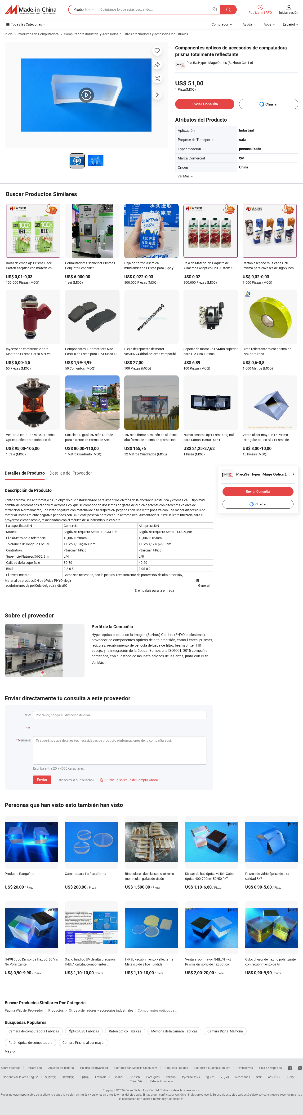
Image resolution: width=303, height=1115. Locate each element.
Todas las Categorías (26, 24)
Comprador (220, 24)
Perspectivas (244, 1068)
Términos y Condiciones (168, 1099)
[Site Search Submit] (228, 9)
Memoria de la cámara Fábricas (174, 1031)
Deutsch (134, 1077)
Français (100, 1077)
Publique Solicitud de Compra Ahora (129, 780)
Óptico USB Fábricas (84, 1031)
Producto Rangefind (19, 873)
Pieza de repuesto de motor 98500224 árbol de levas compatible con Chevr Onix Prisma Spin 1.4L (150, 352)
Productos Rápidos (176, 1068)
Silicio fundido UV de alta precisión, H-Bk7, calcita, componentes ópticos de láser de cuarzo (90, 964)
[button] (214, 9)
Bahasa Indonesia (161, 1081)
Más (8, 1051)
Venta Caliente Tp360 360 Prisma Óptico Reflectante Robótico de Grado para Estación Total (30, 437)
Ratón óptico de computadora (31, 1042)
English (33, 1077)
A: (29, 727)
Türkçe (290, 1077)
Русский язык (191, 1077)
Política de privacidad (94, 1068)
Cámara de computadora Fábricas (34, 1031)
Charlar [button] (271, 104)
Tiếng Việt (136, 1081)
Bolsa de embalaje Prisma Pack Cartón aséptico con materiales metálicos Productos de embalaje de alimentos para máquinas (32, 266)
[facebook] (290, 1068)
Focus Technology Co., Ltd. (142, 1090)
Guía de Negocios (270, 1068)
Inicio (9, 34)
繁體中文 (68, 1077)
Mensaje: (24, 740)
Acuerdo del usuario (61, 1068)
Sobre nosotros (10, 1068)
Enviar (42, 779)
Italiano (171, 1077)
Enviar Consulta (205, 104)
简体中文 (50, 1077)
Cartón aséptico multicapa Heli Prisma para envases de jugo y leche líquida (269, 266)
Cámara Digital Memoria (225, 1031)
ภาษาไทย (274, 1077)
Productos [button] (81, 9)
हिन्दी (259, 1077)
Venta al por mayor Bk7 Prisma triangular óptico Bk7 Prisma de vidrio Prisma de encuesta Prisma (267, 437)
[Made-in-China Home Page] (30, 10)
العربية (225, 1077)
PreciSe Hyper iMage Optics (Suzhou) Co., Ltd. (220, 62)
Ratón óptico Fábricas (125, 1031)
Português (153, 1077)
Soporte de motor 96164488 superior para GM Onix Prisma (210, 351)
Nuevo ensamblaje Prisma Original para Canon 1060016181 (208, 437)
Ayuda (247, 24)
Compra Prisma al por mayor (83, 1042)
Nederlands (242, 1077)
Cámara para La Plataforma (85, 873)
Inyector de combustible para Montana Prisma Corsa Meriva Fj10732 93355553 (28, 352)
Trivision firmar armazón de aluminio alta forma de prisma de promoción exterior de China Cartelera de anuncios (151, 437)
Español (118, 1077)
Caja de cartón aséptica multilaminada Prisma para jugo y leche (149, 266)
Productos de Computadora (38, 34)
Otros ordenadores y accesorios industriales (156, 34)
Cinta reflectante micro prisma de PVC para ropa (267, 351)
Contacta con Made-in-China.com (135, 1068)
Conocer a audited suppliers (212, 1068)
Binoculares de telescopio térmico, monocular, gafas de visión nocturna (150, 878)
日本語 (84, 1077)
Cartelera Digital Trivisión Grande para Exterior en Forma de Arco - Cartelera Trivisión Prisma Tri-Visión (91, 437)
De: (28, 715)
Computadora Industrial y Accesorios (91, 34)
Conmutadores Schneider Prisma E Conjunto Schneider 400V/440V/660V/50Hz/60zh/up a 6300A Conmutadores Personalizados (91, 266)
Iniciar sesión (288, 12)
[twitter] (300, 1068)
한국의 (210, 1077)
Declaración (34, 1068)
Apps (267, 24)
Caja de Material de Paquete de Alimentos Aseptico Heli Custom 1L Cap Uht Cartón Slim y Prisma (209, 266)
